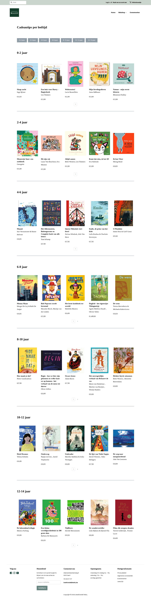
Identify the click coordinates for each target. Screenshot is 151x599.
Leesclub (120, 581)
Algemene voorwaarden (125, 576)
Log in (108, 2)
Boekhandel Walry (81, 594)
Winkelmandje (136, 2)
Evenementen (122, 578)
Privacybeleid (121, 573)
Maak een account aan (120, 2)
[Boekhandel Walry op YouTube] (17, 573)
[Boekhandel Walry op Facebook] (11, 573)
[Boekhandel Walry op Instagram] (14, 573)
